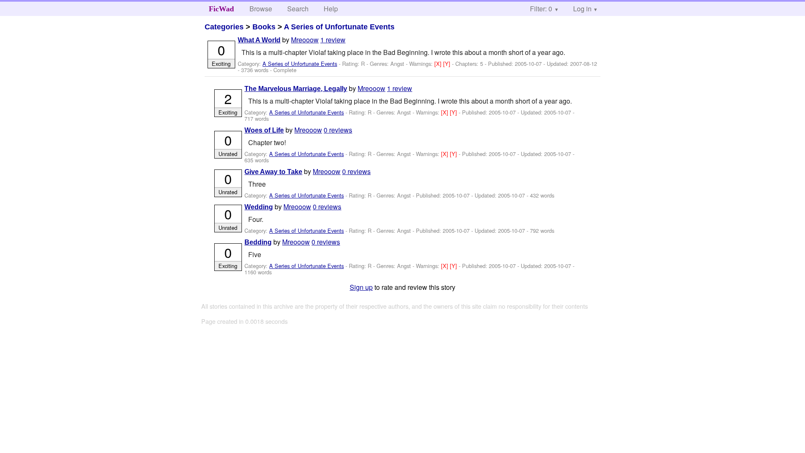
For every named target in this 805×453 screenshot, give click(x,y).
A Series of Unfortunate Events (339, 27)
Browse (260, 8)
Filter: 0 (541, 8)
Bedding (258, 242)
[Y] (447, 64)
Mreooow (305, 39)
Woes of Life (264, 130)
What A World (259, 40)
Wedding (258, 207)
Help (331, 8)
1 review (332, 39)
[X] (438, 64)
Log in (582, 8)
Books (263, 27)
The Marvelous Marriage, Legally (295, 88)
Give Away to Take (273, 171)
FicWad (221, 9)
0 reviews (338, 130)
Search (298, 8)
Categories (224, 27)
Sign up (361, 287)
